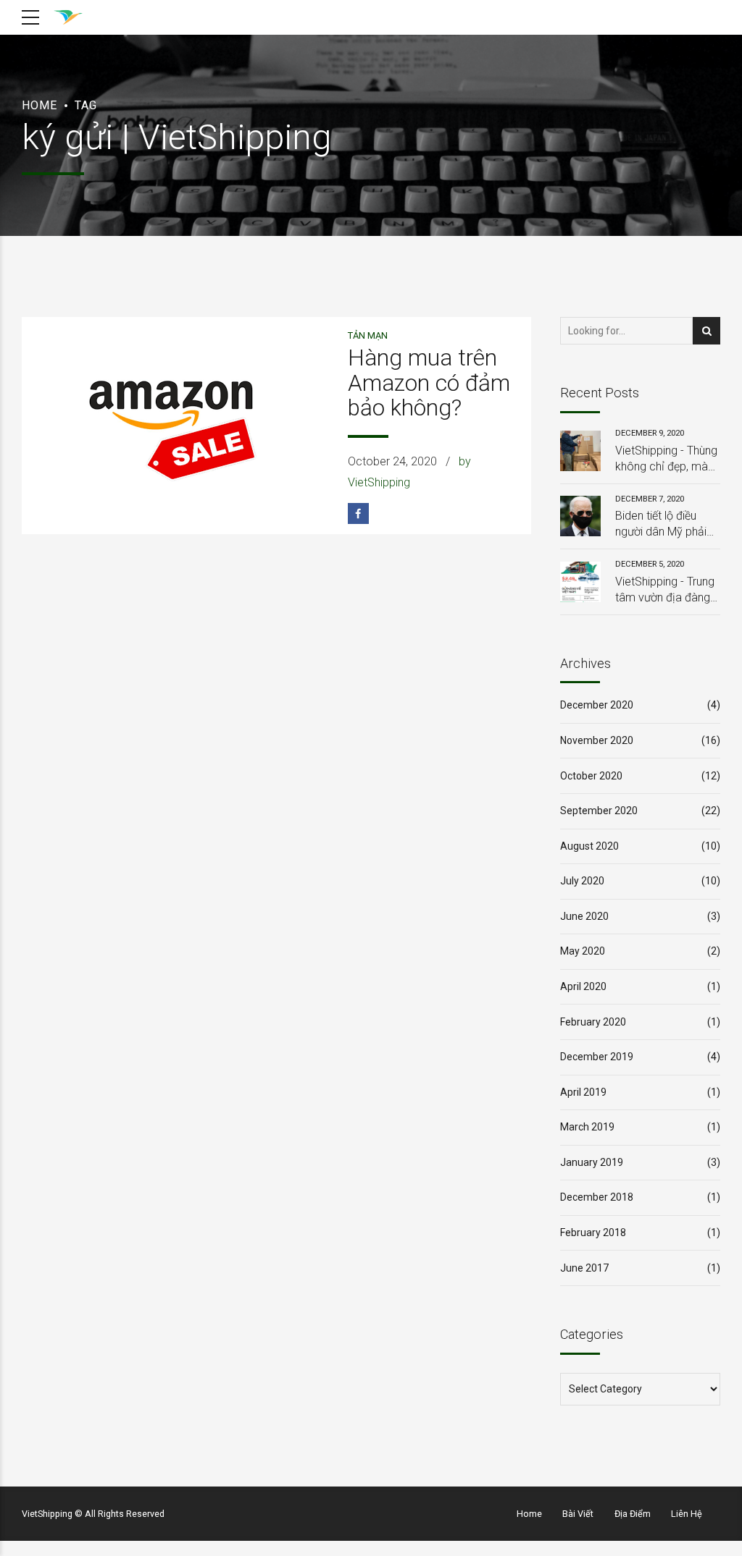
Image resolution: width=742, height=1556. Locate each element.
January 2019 (591, 1162)
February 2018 (593, 1232)
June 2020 (584, 916)
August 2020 (589, 846)
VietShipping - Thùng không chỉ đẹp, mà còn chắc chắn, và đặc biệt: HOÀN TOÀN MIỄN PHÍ (666, 459)
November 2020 (596, 740)
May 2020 (582, 951)
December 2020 (596, 705)
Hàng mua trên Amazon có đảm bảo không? (429, 382)
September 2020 (599, 810)
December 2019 (596, 1056)
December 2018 (596, 1197)
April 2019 (583, 1092)
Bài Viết (577, 1513)
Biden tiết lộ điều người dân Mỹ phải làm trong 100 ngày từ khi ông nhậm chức (664, 525)
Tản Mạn (368, 335)
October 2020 (591, 776)
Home (39, 105)
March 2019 (587, 1127)
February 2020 (593, 1022)
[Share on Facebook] (358, 513)
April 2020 (583, 986)
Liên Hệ (686, 1513)
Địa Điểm (632, 1513)
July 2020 (582, 881)
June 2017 (584, 1268)
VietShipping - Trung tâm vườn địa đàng (664, 589)
